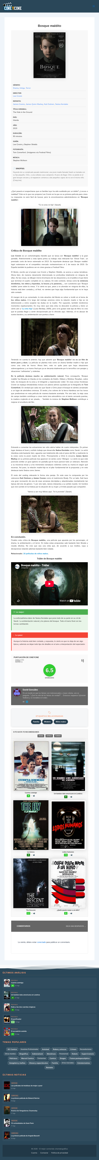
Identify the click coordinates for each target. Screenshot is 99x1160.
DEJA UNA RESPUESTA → (76, 926)
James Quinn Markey (34, 104)
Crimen (73, 1049)
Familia (36, 722)
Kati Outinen (49, 104)
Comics (53, 1058)
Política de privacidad (59, 1153)
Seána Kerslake (61, 104)
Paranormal (63, 1054)
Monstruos (51, 1054)
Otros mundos (10, 1054)
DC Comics (12, 1049)
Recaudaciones (86, 1049)
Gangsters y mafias (17, 1063)
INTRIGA (49, 736)
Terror (28, 88)
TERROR (58, 736)
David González (30, 690)
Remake (49, 1067)
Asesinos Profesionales (29, 1049)
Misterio (47, 722)
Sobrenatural (37, 1054)
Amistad (45, 1049)
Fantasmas (42, 1058)
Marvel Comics (27, 1058)
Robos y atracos (59, 1049)
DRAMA (41, 736)
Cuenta (34, 1153)
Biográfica (23, 1054)
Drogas (63, 1058)
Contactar (44, 1153)
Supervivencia (88, 1054)
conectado (41, 942)
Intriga (22, 88)
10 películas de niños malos (35, 554)
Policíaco (13, 1058)
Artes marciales (68, 1063)
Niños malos (61, 722)
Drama (16, 88)
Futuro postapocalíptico (80, 1058)
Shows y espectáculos (38, 1063)
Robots (75, 1054)
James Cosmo (19, 104)
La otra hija (27, 309)
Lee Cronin (17, 96)
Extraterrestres (83, 1063)
